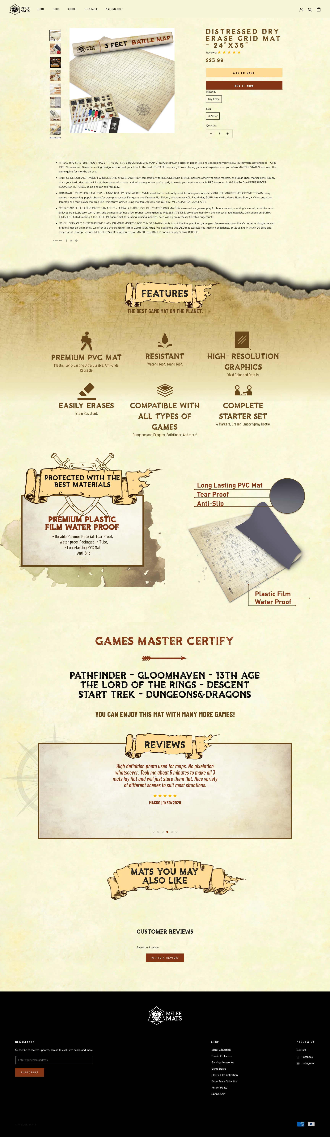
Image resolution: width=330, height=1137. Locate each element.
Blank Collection (221, 1050)
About (72, 9)
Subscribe (30, 1072)
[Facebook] (66, 240)
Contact (91, 9)
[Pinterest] (76, 240)
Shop (56, 9)
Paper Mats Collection (224, 1081)
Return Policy (219, 1087)
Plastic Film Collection (224, 1075)
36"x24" (213, 116)
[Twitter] (71, 240)
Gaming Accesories (222, 1062)
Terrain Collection (221, 1056)
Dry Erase (214, 99)
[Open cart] (318, 9)
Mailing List (114, 9)
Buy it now (244, 86)
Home (41, 9)
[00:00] (122, 80)
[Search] (310, 9)
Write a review (165, 957)
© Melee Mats (26, 1124)
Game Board (218, 1069)
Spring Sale (218, 1094)
